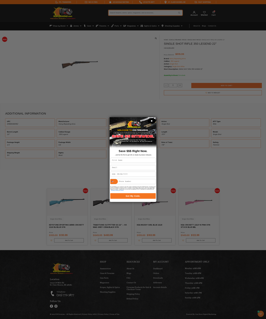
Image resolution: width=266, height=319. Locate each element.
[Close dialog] (152, 121)
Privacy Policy (115, 190)
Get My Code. (133, 196)
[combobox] (114, 181)
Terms (122, 190)
